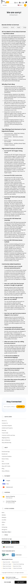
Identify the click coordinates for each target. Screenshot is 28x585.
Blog (3, 468)
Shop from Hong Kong (18, 564)
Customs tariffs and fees (8, 435)
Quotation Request (7, 425)
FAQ (3, 461)
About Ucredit (5, 463)
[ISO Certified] (16, 555)
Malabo (4, 515)
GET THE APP (20, 582)
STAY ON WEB (7, 582)
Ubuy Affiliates (5, 471)
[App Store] (6, 542)
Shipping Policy (6, 437)
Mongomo (4, 529)
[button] (16, 3)
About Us (4, 420)
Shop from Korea (7, 566)
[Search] (25, 5)
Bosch (12, 27)
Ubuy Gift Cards (6, 466)
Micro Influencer (6, 440)
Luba (3, 524)
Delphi (18, 27)
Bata (3, 512)
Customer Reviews (6, 456)
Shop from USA (6, 562)
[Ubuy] (7, 2)
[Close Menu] (1, 3)
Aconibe (4, 520)
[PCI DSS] (5, 555)
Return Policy (5, 459)
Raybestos (5, 27)
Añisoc (3, 522)
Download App (6, 451)
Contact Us (5, 423)
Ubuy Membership (6, 442)
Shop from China (17, 566)
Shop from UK (15, 562)
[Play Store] (15, 542)
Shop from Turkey (7, 568)
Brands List (4, 454)
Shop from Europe (17, 568)
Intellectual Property (7, 428)
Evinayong (4, 527)
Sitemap (4, 430)
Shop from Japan (7, 564)
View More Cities (6, 532)
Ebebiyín (4, 517)
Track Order (5, 433)
